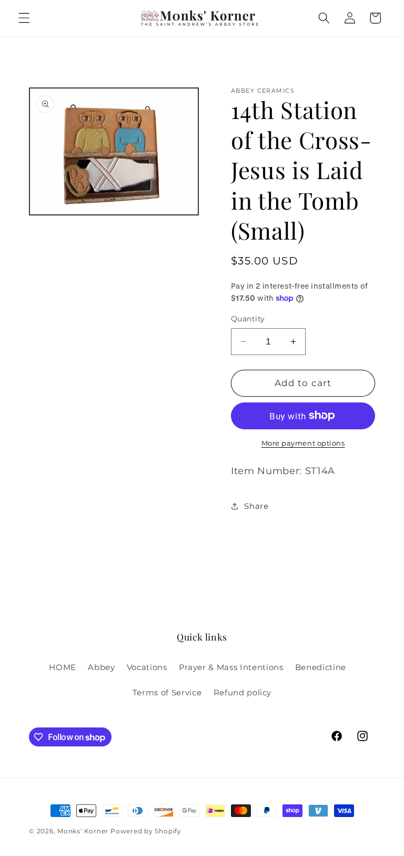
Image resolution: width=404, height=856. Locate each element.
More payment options (303, 443)
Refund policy (243, 692)
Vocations (147, 667)
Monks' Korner (82, 831)
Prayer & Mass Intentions (231, 667)
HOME (62, 667)
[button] (24, 18)
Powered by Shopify (145, 831)
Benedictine (320, 667)
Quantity (248, 318)
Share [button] (256, 506)
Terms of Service (167, 692)
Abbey (101, 667)
